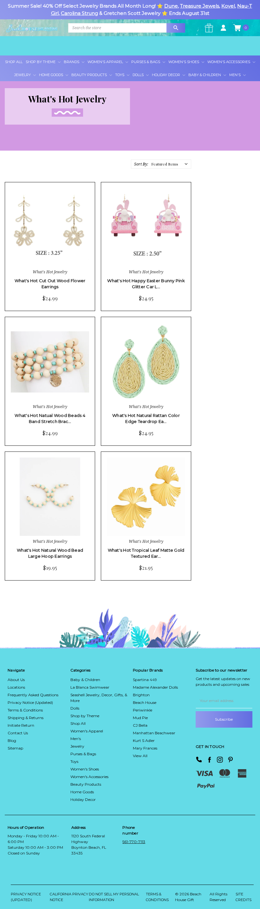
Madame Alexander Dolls (155, 687)
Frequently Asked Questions (33, 694)
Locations (16, 687)
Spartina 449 (145, 679)
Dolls (139, 75)
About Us (16, 679)
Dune (171, 6)
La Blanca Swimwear (89, 687)
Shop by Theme (84, 715)
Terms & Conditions (25, 710)
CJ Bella (140, 725)
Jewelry (23, 75)
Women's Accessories (229, 62)
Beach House (144, 702)
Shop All (14, 62)
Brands (72, 62)
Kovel (228, 6)
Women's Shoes (184, 62)
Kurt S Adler (144, 740)
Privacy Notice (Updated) (30, 702)
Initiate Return (21, 725)
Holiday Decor (166, 75)
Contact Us (18, 732)
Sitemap (15, 748)
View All (140, 755)
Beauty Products (89, 75)
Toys (120, 75)
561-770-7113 (133, 841)
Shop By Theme (41, 62)
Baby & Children (205, 75)
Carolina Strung (79, 13)
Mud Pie (140, 717)
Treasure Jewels (199, 6)
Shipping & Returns (25, 717)
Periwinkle (142, 710)
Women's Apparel (106, 62)
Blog (12, 740)
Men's (235, 75)
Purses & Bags (146, 62)
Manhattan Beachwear (154, 732)
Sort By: (141, 164)
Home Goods (51, 75)
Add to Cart (133, 253)
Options (36, 253)
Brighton (141, 694)
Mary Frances (145, 748)
